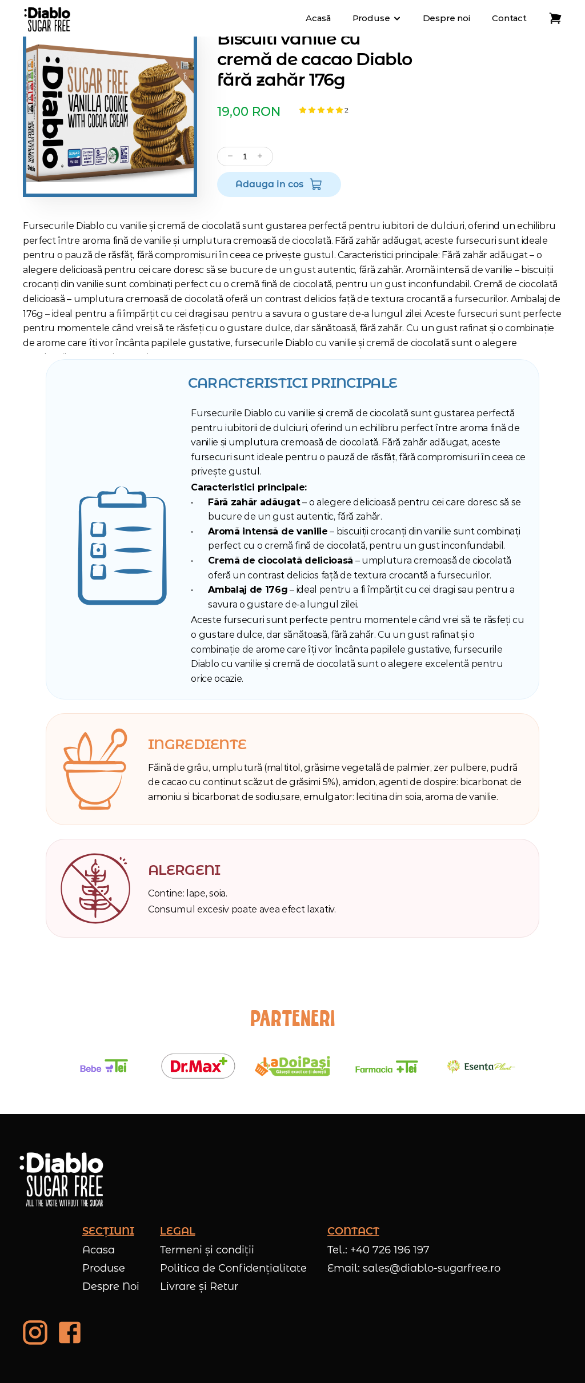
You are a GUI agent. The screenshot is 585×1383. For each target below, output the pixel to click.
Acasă (318, 18)
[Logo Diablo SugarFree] (48, 18)
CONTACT (353, 1231)
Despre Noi (110, 1286)
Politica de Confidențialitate (233, 1268)
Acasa (98, 1250)
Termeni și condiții (207, 1250)
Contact (509, 18)
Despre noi (447, 18)
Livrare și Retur (199, 1286)
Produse (103, 1268)
